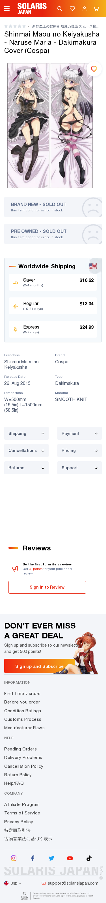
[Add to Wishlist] (94, 68)
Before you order (22, 702)
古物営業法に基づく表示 (28, 838)
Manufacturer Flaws (24, 727)
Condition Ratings (22, 710)
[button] (15, 26)
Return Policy (18, 774)
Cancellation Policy (24, 766)
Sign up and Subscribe (39, 666)
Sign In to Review (47, 587)
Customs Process (23, 719)
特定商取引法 (17, 830)
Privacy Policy (18, 821)
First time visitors (22, 693)
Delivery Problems (23, 757)
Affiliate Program (22, 804)
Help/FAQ (14, 783)
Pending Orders (20, 749)
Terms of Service (22, 812)
